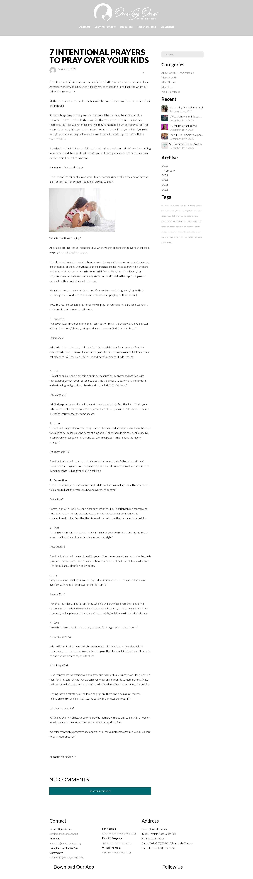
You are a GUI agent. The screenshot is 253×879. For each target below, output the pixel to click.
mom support (188, 227)
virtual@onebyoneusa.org (116, 852)
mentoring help (166, 221)
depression (191, 205)
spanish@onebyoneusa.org (117, 842)
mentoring (170, 227)
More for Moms (147, 26)
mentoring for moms (191, 216)
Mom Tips (166, 86)
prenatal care (178, 237)
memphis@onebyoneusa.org (65, 843)
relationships (188, 237)
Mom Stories (168, 82)
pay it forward (172, 232)
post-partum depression (187, 232)
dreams (199, 205)
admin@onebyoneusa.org (63, 833)
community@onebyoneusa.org (66, 857)
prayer (198, 232)
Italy (166, 205)
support (169, 242)
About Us (84, 26)
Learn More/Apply (104, 26)
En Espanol (167, 26)
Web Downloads (170, 91)
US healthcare (174, 205)
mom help (179, 227)
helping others (187, 211)
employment (165, 211)
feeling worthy (176, 211)
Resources (126, 26)
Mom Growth (68, 756)
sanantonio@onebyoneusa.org (119, 833)
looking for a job (177, 216)
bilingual (183, 205)
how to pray (198, 211)
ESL (162, 205)
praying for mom (167, 237)
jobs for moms (166, 216)
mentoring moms (179, 221)
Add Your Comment (100, 791)
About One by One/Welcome (177, 72)
